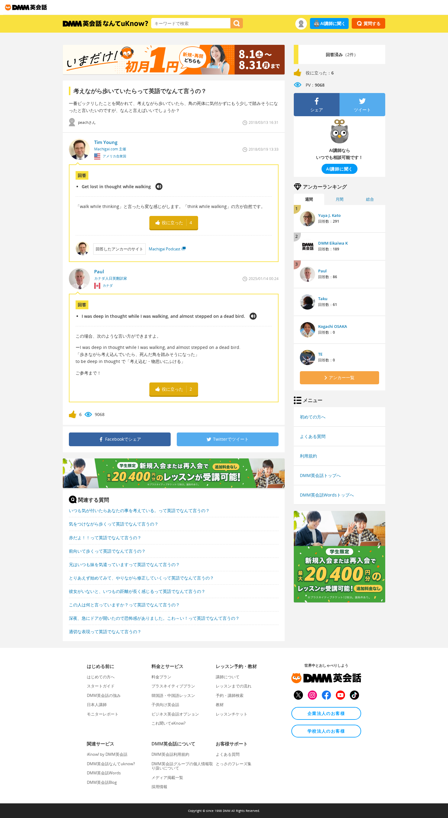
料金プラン (161, 677)
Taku (322, 298)
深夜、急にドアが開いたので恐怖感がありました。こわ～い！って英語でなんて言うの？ (154, 618)
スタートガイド (101, 686)
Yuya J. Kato (329, 215)
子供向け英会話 (165, 704)
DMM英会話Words (104, 773)
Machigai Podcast (164, 249)
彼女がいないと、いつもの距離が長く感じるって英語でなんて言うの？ (137, 591)
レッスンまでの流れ (233, 686)
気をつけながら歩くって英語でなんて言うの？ (113, 524)
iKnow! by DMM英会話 (107, 754)
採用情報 (159, 786)
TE (320, 354)
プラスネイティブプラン (173, 686)
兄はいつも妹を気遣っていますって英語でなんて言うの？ (124, 564)
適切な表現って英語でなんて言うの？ (105, 631)
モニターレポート (103, 714)
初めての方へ (312, 417)
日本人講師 (97, 704)
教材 (220, 704)
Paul (322, 271)
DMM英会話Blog (102, 782)
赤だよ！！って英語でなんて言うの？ (105, 537)
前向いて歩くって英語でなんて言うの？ (107, 551)
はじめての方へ (101, 677)
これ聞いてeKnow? (168, 723)
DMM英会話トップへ (320, 475)
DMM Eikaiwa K (333, 243)
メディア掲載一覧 (167, 777)
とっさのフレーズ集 (233, 763)
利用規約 (308, 456)
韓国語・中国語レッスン (173, 695)
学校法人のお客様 (326, 731)
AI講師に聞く (333, 23)
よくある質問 (312, 436)
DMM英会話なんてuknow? (111, 763)
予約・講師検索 (230, 695)
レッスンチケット (231, 714)
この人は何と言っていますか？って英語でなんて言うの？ (124, 605)
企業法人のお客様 (326, 713)
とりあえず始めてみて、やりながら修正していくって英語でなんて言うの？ (141, 578)
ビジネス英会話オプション (175, 714)
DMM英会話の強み (104, 695)
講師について (228, 677)
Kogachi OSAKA (332, 326)
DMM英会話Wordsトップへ (327, 495)
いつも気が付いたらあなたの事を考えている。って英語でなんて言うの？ (139, 510)
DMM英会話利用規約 (170, 754)
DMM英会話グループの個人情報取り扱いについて (182, 766)
